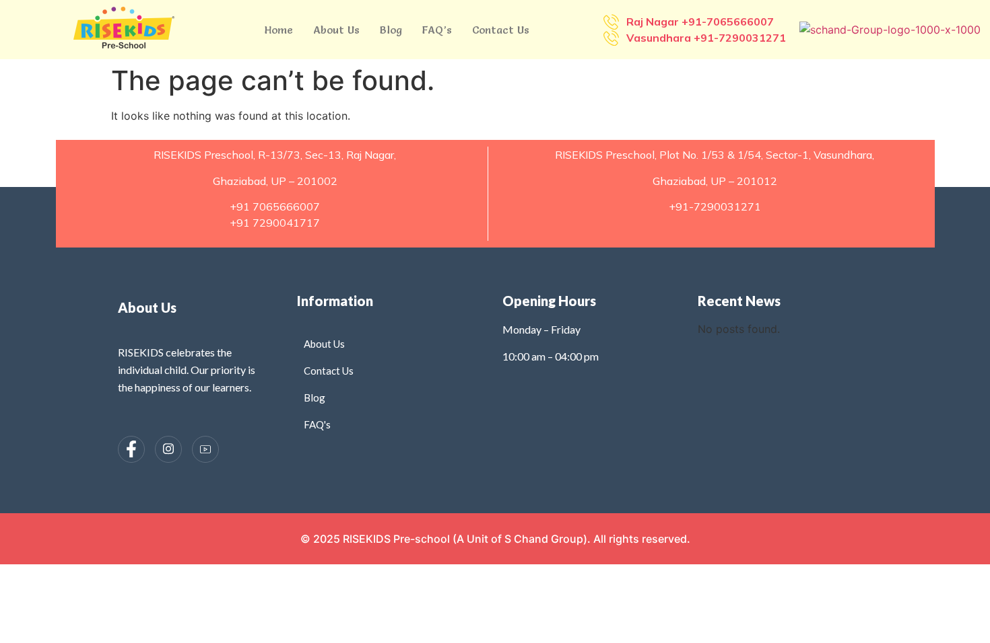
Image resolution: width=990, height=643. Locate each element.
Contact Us (500, 29)
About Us (336, 29)
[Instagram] (168, 449)
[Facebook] (131, 449)
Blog (391, 29)
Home (279, 29)
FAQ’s (437, 29)
